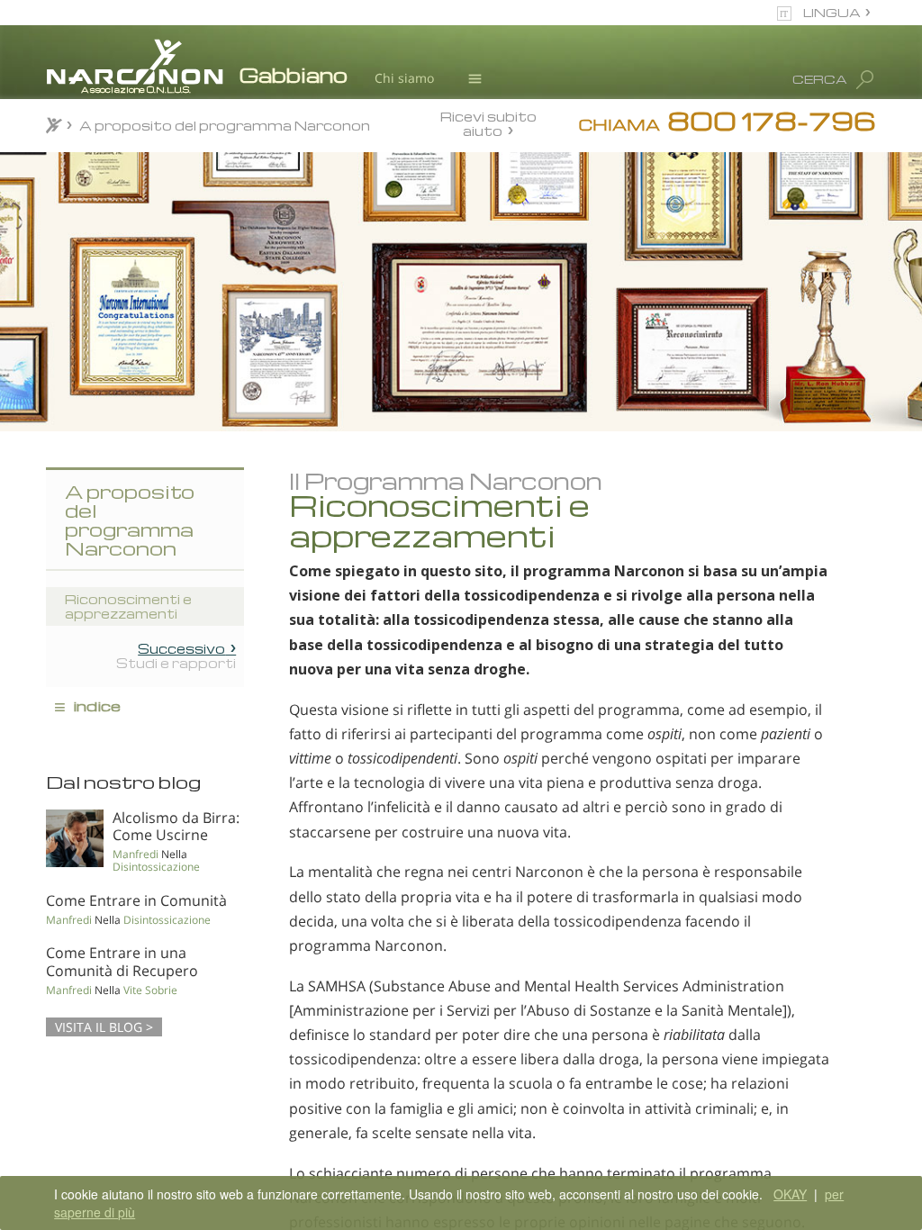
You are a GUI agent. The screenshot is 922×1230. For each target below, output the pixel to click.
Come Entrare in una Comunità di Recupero (122, 961)
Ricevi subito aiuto (488, 123)
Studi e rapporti (176, 655)
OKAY (790, 1194)
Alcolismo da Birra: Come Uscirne (176, 826)
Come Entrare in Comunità (136, 900)
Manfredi (135, 854)
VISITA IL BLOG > (104, 1027)
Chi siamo (404, 77)
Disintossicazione (156, 866)
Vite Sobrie (150, 990)
